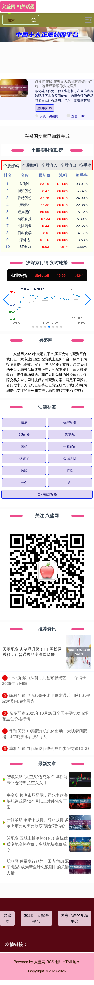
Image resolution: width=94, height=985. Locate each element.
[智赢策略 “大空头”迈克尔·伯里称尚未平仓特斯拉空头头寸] (80, 779)
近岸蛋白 (25, 211)
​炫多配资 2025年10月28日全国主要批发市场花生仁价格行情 (45, 716)
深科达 (24, 239)
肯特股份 (25, 197)
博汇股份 (25, 190)
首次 (70, 470)
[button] (6, 299)
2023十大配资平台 (36, 918)
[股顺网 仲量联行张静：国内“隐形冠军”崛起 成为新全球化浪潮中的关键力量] (80, 867)
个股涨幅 (11, 165)
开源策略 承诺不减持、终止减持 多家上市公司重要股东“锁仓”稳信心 (38, 822)
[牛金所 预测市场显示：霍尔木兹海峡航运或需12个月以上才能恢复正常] (80, 801)
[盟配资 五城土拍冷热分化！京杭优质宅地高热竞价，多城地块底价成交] (80, 844)
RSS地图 (54, 961)
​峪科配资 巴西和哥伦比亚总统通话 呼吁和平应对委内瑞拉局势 (46, 698)
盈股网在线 (44, 108)
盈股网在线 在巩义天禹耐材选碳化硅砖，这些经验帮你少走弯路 (63, 83)
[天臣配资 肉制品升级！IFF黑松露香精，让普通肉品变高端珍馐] (78, 652)
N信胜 (24, 183)
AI (69, 482)
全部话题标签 (47, 494)
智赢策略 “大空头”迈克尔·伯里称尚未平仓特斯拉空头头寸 (37, 779)
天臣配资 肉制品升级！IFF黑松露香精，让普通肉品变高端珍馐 (32, 651)
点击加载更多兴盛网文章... (47, 136)
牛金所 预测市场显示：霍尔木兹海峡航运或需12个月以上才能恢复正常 (37, 801)
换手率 (85, 165)
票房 (24, 422)
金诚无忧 (69, 458)
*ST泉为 (24, 246)
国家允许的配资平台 (75, 918)
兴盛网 (7, 918)
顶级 (24, 470)
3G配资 (24, 434)
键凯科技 (25, 218)
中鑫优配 (69, 446)
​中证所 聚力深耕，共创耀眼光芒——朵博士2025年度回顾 (44, 680)
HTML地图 (71, 961)
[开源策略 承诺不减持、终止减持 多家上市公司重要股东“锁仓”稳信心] (80, 822)
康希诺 (24, 204)
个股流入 (49, 165)
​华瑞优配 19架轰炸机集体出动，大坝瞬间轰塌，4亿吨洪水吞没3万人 (44, 733)
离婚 (24, 446)
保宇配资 (69, 422)
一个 (24, 482)
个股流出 (68, 165)
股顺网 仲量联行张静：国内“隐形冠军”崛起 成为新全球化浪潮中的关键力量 (38, 867)
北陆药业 (25, 225)
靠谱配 (70, 434)
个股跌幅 (30, 165)
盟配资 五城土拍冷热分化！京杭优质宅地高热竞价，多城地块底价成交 (37, 844)
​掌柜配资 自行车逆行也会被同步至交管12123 (49, 748)
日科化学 (25, 232)
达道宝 (24, 458)
